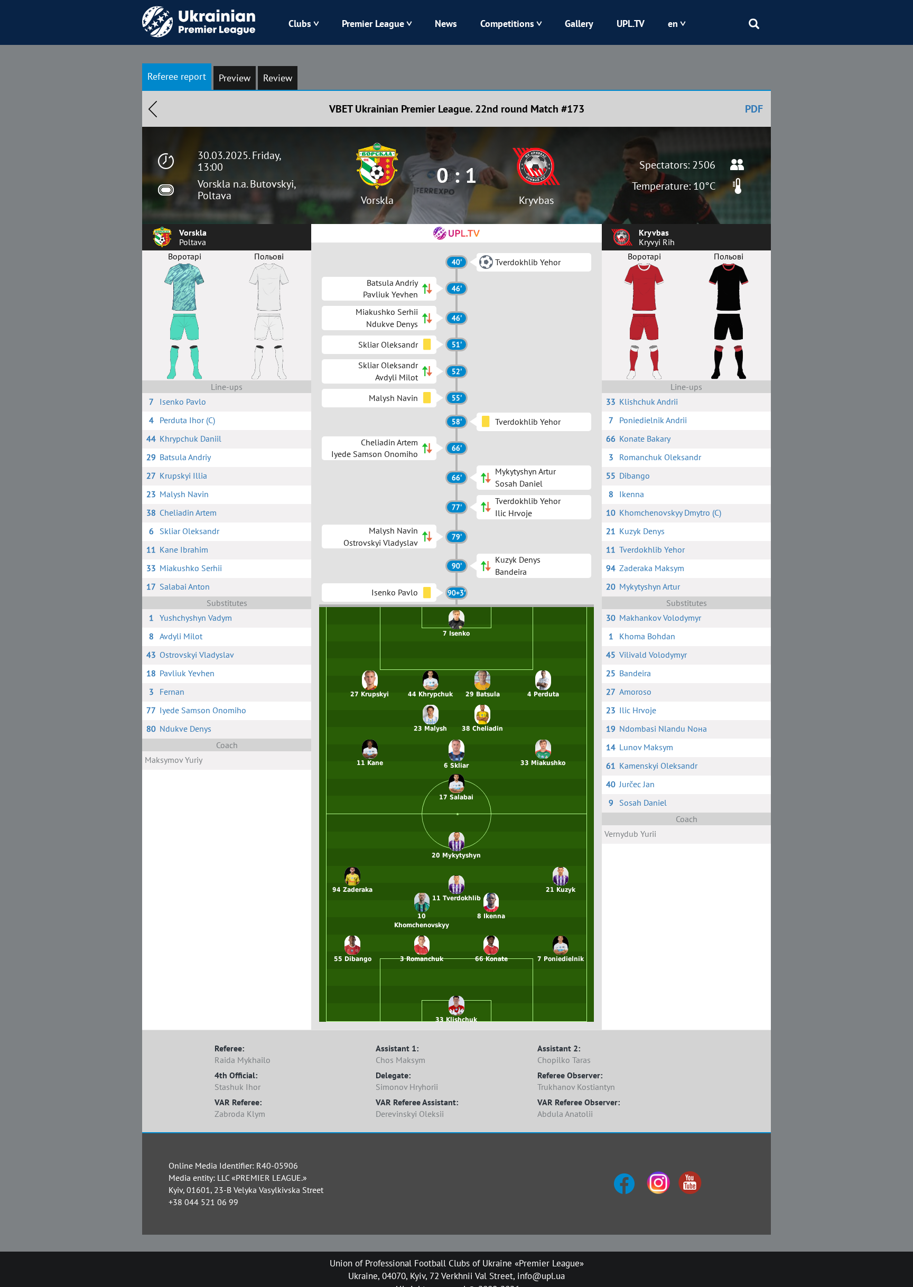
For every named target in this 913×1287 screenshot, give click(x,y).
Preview (234, 78)
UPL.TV (631, 23)
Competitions (507, 23)
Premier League (373, 23)
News (446, 23)
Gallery (579, 23)
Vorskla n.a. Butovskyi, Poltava (246, 189)
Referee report (176, 76)
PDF (754, 109)
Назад (153, 109)
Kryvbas (536, 200)
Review (277, 78)
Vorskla (377, 200)
